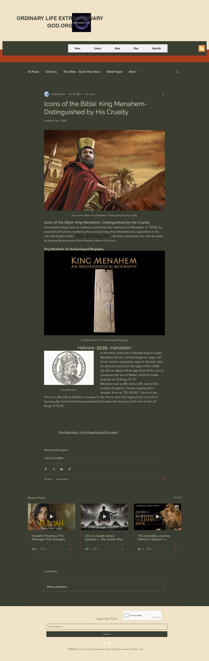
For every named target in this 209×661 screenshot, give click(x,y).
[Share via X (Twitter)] (53, 469)
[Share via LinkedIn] (61, 469)
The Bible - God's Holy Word (82, 71)
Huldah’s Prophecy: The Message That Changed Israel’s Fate (48, 537)
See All (177, 497)
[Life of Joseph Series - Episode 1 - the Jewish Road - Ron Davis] (104, 517)
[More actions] (163, 94)
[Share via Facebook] (45, 469)
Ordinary (51, 71)
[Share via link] (69, 469)
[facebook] (99, 642)
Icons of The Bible (54, 457)
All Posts (33, 71)
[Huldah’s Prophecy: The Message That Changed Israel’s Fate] (51, 517)
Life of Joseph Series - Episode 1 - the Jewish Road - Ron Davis (104, 537)
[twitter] (109, 642)
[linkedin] (104, 642)
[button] (177, 71)
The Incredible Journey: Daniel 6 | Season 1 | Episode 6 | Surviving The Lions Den (155, 537)
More (132, 71)
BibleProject (114, 71)
